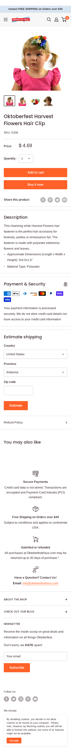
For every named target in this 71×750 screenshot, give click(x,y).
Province (10, 363)
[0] (64, 19)
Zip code (10, 381)
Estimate (15, 405)
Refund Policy (13, 422)
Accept (14, 740)
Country (9, 345)
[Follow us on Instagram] (20, 699)
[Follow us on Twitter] (13, 699)
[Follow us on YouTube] (35, 699)
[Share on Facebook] (43, 200)
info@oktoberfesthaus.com (40, 583)
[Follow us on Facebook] (6, 699)
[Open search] (49, 19)
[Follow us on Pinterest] (28, 699)
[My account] (56, 19)
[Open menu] (6, 19)
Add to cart (35, 172)
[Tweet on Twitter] (57, 200)
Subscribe (16, 667)
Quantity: (10, 158)
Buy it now (35, 184)
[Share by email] (64, 200)
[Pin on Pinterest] (50, 200)
